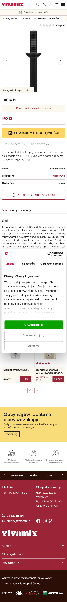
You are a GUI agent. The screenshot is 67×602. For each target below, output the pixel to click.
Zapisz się (11, 434)
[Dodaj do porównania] (42, 144)
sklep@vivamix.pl (19, 521)
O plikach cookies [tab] (51, 263)
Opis (4, 210)
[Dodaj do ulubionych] (14, 144)
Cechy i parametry (20, 210)
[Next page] (60, 61)
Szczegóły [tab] (28, 263)
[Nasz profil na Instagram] (45, 521)
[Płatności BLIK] (19, 593)
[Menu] (63, 4)
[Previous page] (6, 61)
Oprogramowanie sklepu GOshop (21, 583)
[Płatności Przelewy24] (32, 593)
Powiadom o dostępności (36, 133)
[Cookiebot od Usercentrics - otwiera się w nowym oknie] (48, 254)
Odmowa (33, 345)
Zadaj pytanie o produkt (15, 90)
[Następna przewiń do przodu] (37, 390)
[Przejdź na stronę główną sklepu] (12, 4)
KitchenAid (59, 175)
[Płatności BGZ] (53, 593)
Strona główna (9, 18)
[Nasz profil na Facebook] (38, 521)
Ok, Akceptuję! (33, 324)
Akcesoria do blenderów (46, 18)
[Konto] (44, 4)
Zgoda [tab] (10, 263)
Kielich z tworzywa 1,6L (16, 369)
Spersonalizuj (31, 335)
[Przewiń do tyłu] (30, 390)
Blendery (25, 18)
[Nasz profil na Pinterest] (50, 521)
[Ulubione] (50, 4)
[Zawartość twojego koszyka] (57, 4)
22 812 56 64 (15, 515)
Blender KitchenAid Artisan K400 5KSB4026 (49, 371)
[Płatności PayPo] (7, 593)
